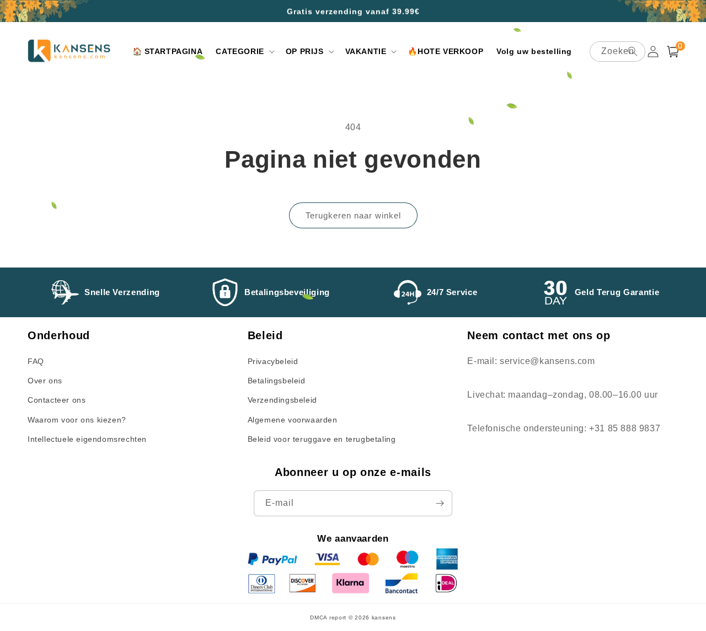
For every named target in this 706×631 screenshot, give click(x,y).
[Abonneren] (439, 503)
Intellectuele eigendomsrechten (87, 439)
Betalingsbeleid (277, 380)
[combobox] (617, 51)
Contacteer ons (56, 399)
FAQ (36, 361)
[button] (244, 51)
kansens (384, 617)
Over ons (45, 380)
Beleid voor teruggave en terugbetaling (322, 439)
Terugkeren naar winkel (353, 215)
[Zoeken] (633, 51)
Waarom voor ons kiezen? (77, 419)
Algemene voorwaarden (293, 419)
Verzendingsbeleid (282, 399)
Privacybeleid (273, 361)
